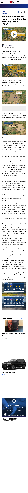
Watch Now (24, 2)
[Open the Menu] (2, 2)
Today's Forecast (5, 12)
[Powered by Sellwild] (24, 397)
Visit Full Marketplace (21, 318)
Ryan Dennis (9, 45)
